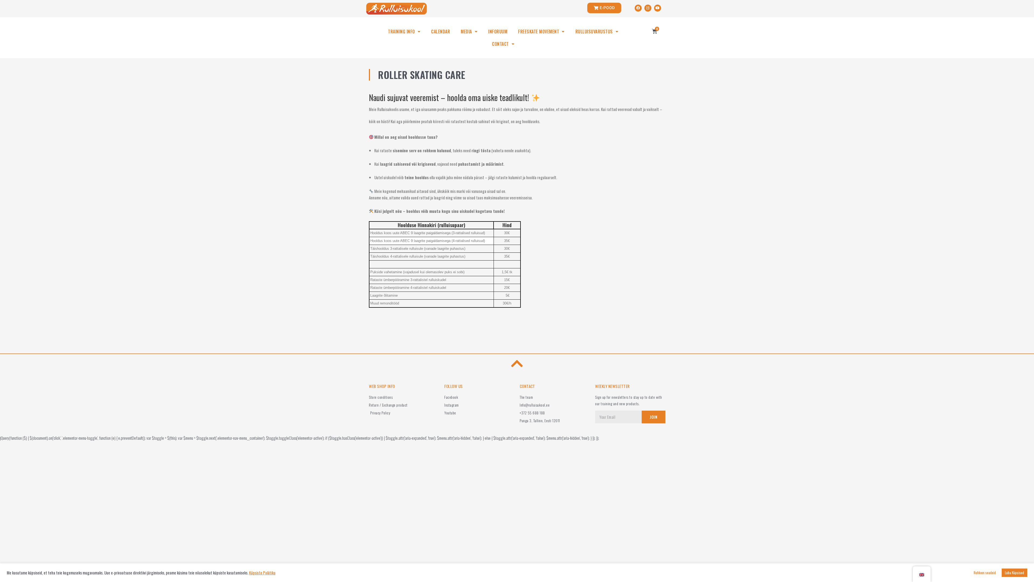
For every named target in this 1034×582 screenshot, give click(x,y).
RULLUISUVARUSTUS (594, 31)
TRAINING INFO (401, 31)
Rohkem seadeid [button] (985, 572)
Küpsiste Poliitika (262, 572)
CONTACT (500, 44)
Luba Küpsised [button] (1014, 572)
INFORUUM (497, 31)
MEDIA (466, 31)
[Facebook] (638, 8)
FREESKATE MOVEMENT (538, 31)
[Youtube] (657, 8)
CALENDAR (440, 31)
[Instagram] (647, 8)
